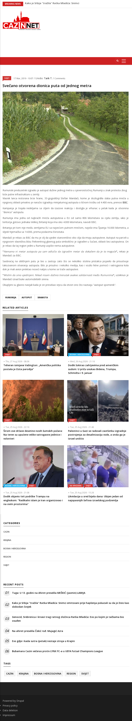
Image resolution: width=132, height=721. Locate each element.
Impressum (9, 715)
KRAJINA (7, 540)
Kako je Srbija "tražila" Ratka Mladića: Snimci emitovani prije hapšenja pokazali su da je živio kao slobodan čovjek (70, 604)
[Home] (22, 20)
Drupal (20, 700)
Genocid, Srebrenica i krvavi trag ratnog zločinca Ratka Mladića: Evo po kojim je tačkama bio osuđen (68, 618)
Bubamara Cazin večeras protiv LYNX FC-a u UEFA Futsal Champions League (57, 651)
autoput (27, 297)
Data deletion (10, 710)
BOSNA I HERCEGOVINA (80, 354)
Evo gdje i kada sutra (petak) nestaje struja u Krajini (43, 641)
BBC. (125, 202)
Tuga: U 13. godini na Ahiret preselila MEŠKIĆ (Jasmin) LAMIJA (48, 592)
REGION (7, 556)
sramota (42, 297)
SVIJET (6, 78)
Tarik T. (48, 78)
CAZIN (6, 531)
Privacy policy (10, 705)
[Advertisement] (89, 32)
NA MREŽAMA (75, 485)
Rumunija (10, 297)
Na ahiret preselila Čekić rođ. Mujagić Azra (37, 631)
